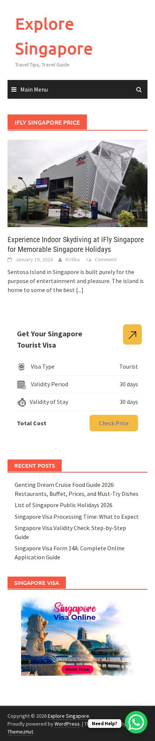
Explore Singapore (68, 715)
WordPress (67, 723)
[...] (80, 290)
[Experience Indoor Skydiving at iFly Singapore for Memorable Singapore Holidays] (77, 182)
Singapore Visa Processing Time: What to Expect (77, 516)
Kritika (72, 259)
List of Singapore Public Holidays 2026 (63, 505)
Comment (106, 259)
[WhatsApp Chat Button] (136, 722)
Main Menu (34, 89)
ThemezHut (20, 731)
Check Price (114, 423)
